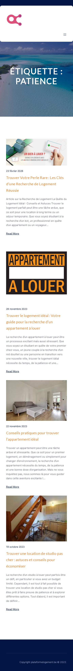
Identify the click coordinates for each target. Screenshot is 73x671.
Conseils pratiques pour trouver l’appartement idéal (32, 436)
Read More (12, 233)
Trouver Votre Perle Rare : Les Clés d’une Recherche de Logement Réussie (35, 184)
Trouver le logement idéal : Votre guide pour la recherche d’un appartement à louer (33, 322)
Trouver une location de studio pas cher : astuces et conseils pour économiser (34, 559)
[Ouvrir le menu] (65, 35)
